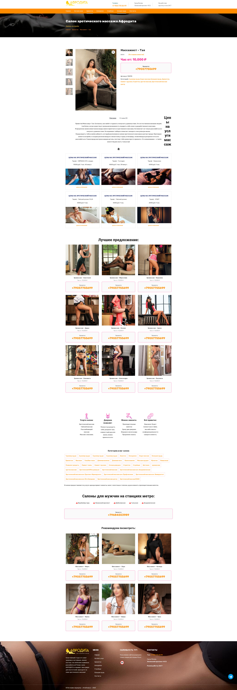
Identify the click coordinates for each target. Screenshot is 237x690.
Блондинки (100, 11)
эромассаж (156, 465)
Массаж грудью (142, 460)
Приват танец (87, 465)
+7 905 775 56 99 (119, 6)
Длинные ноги (117, 460)
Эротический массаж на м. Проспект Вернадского (83, 474)
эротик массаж (145, 82)
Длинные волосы (103, 460)
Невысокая (164, 460)
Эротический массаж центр (107, 479)
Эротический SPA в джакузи (89, 470)
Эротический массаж (109, 470)
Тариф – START (154, 199)
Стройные (110, 11)
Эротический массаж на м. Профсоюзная (118, 474)
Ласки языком (130, 460)
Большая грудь (121, 11)
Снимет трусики (126, 82)
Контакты (133, 11)
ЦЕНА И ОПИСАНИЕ (81, 187)
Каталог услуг (78, 11)
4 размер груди (134, 79)
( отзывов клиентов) (136, 54)
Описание (112, 118)
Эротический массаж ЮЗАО (130, 479)
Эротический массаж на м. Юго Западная (80, 479)
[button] (113, 52)
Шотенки (146, 465)
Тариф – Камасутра (154, 161)
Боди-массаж (145, 79)
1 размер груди (71, 456)
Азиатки (123, 456)
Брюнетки (90, 11)
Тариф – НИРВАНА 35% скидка (82, 161)
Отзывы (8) (123, 118)
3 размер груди (98, 456)
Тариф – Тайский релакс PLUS (82, 199)
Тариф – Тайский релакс (118, 199)
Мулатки (154, 460)
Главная (68, 11)
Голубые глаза (90, 460)
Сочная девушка (115, 465)
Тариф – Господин (118, 161)
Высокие (79, 460)
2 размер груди (84, 456)
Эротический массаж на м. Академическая (135, 470)
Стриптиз (136, 82)
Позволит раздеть (72, 465)
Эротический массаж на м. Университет (150, 474)
